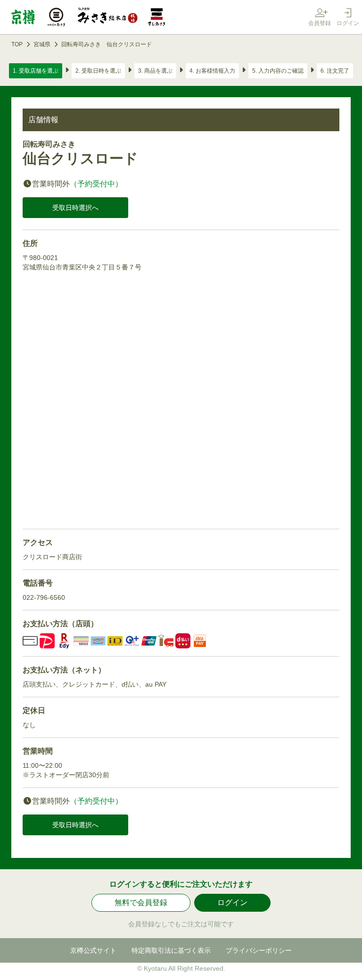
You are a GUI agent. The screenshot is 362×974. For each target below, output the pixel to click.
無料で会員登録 (141, 902)
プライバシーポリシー (259, 950)
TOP (17, 44)
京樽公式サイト (93, 950)
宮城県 (41, 44)
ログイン (232, 902)
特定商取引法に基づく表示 (171, 950)
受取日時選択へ (75, 207)
